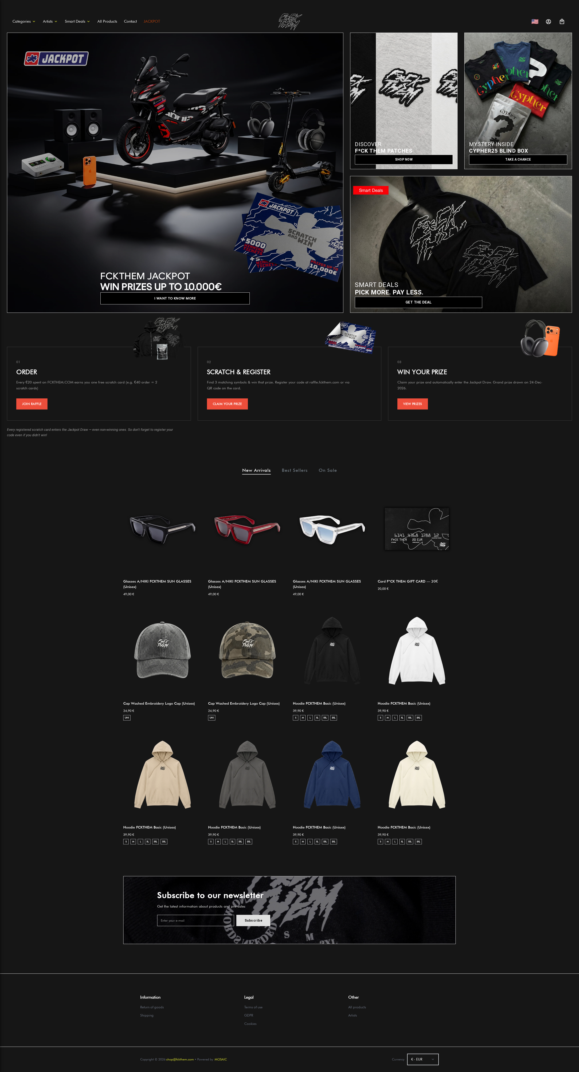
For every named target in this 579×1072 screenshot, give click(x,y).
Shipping (147, 1015)
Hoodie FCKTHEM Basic (319, 703)
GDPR (248, 1015)
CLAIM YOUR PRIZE (227, 404)
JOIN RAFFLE (32, 404)
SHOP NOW (404, 159)
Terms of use (253, 1007)
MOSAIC (221, 1059)
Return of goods (152, 1007)
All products (357, 1007)
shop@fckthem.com (180, 1059)
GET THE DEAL (419, 302)
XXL (325, 717)
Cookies (250, 1024)
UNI (127, 717)
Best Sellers (295, 470)
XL (317, 717)
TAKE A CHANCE (518, 159)
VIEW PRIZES (412, 404)
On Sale (328, 470)
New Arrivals (256, 470)
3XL (333, 717)
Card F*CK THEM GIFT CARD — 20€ (408, 581)
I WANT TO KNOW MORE (175, 298)
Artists (352, 1015)
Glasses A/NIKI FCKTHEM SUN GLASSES (157, 584)
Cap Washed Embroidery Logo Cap (159, 703)
